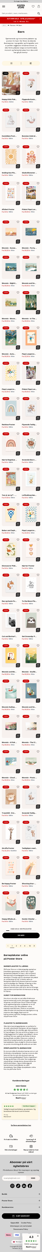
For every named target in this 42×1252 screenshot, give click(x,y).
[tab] (33, 6)
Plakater (13, 25)
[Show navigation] (3, 6)
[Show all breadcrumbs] (4, 25)
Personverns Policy (21, 1229)
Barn (20, 25)
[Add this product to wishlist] (18, 73)
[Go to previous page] (8, 946)
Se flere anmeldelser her (21, 1125)
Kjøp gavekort (23, 1216)
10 (30, 946)
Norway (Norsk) (21, 1242)
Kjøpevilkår (15, 1223)
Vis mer (21, 935)
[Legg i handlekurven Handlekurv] (18, 93)
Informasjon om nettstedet (21, 1226)
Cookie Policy (26, 1223)
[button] (31, 1242)
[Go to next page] (34, 946)
